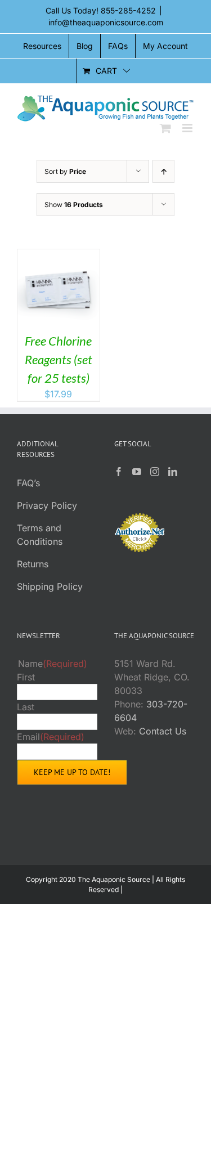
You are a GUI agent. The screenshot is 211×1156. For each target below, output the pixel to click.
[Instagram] (154, 471)
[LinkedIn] (172, 471)
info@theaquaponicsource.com (105, 22)
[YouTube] (136, 471)
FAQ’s (28, 483)
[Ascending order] (163, 171)
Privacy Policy (47, 505)
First (26, 677)
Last (25, 707)
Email (50, 736)
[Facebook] (118, 471)
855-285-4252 (128, 10)
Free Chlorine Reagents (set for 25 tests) (58, 359)
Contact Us (162, 731)
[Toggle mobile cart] (165, 128)
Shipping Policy (50, 586)
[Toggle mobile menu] (188, 128)
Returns (32, 564)
